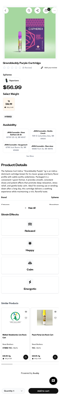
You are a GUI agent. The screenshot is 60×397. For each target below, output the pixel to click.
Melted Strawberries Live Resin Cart (15, 336)
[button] (25, 357)
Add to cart (43, 390)
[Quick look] (26, 311)
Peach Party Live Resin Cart (42, 335)
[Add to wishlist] (26, 318)
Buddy (36, 373)
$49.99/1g (7, 356)
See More (30, 156)
